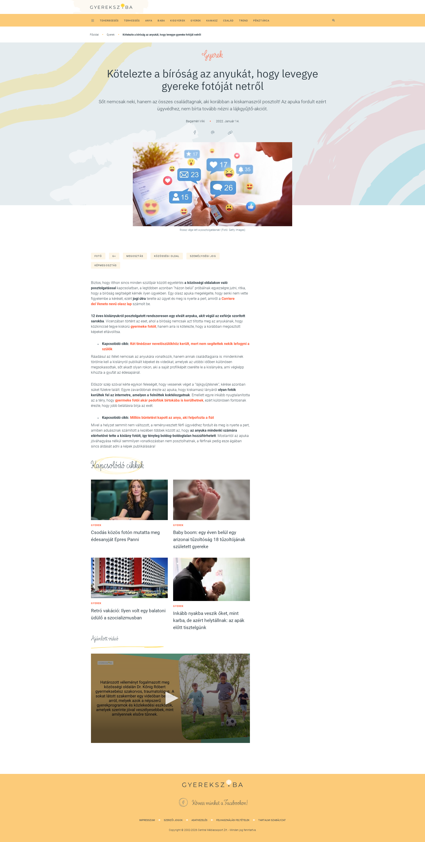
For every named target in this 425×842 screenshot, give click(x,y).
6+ (114, 256)
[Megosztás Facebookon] (194, 132)
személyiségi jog (203, 256)
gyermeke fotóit (143, 326)
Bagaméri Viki (195, 121)
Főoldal (94, 34)
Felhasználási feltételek (232, 820)
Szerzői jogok (173, 820)
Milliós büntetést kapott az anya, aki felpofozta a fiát (172, 417)
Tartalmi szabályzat (272, 820)
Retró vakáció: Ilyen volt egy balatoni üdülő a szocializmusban (128, 614)
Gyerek (111, 34)
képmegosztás (106, 265)
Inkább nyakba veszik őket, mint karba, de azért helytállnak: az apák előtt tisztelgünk (208, 620)
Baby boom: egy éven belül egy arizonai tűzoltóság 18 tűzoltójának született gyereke (209, 539)
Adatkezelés (199, 820)
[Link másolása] (230, 132)
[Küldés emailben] (212, 132)
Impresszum (147, 820)
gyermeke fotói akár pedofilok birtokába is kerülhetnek (159, 400)
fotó (98, 256)
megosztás (134, 256)
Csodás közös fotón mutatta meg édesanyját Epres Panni (125, 536)
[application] (170, 698)
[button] (170, 698)
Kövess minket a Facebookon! (220, 803)
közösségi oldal (167, 256)
